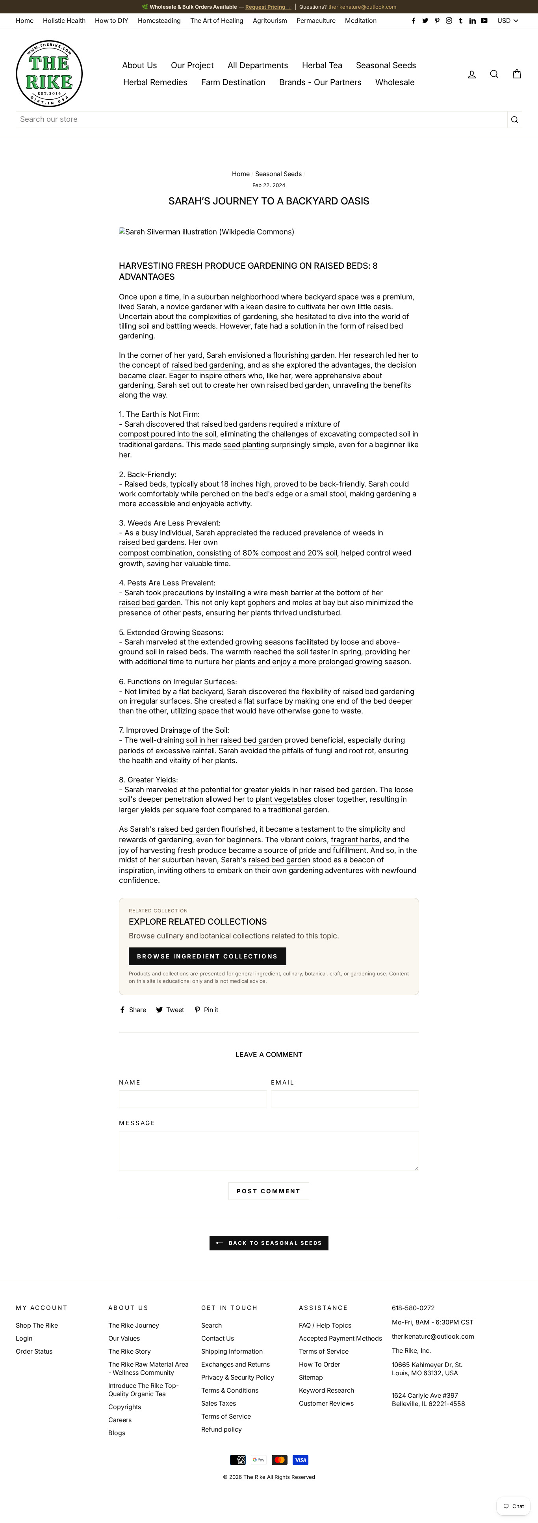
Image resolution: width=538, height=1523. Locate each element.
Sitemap (311, 1377)
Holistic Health (64, 20)
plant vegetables (284, 799)
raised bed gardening (207, 365)
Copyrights (124, 1407)
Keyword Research (326, 1390)
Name (130, 1082)
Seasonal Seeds (386, 65)
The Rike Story (129, 1351)
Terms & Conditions (229, 1390)
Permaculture (316, 20)
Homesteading (159, 20)
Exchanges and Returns (235, 1364)
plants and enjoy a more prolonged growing (308, 661)
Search (211, 1325)
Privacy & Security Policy (237, 1377)
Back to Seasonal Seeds (274, 1243)
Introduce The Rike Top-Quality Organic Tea (143, 1390)
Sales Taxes (218, 1403)
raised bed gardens (152, 542)
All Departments (258, 65)
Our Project (192, 65)
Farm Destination (233, 82)
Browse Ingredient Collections (207, 956)
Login (24, 1338)
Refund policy (221, 1429)
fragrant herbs (355, 839)
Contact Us (217, 1338)
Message (137, 1123)
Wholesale (395, 82)
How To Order (319, 1364)
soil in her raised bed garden (234, 740)
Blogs (116, 1433)
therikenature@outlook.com (362, 7)
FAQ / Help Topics (325, 1325)
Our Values (124, 1338)
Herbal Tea (322, 65)
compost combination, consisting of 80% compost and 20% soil (228, 552)
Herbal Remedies (155, 82)
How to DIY (111, 20)
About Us (139, 65)
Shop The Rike (37, 1325)
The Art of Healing (216, 20)
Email (283, 1082)
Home (24, 20)
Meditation (361, 20)
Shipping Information (232, 1351)
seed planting (246, 444)
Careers (120, 1420)
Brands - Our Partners (320, 82)
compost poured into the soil (167, 433)
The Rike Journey (133, 1325)
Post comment (269, 1191)
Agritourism (270, 20)
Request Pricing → (268, 7)
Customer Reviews (326, 1403)
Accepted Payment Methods (340, 1338)
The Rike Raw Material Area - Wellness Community (148, 1368)
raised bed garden (150, 602)
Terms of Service (226, 1416)
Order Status (34, 1351)
